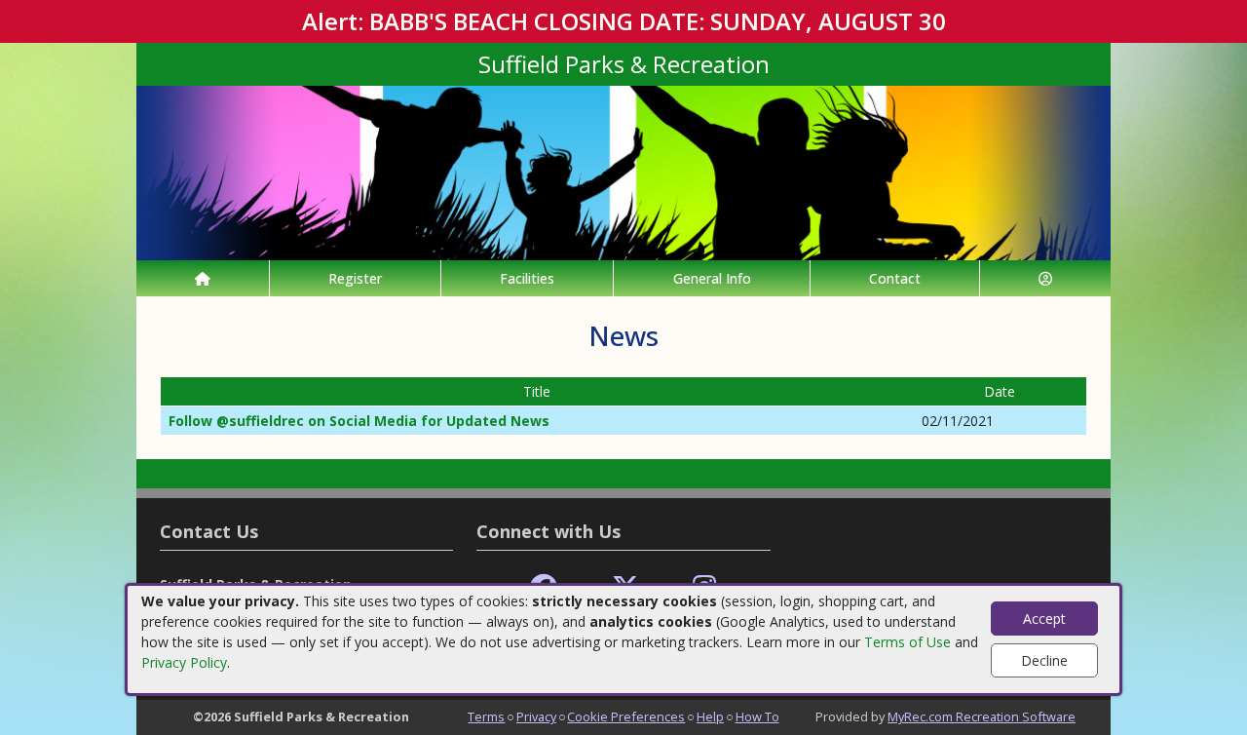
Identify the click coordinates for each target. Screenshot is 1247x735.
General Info (712, 278)
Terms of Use (907, 642)
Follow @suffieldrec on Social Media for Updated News (359, 420)
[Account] (1045, 278)
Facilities (527, 278)
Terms (486, 716)
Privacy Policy (184, 662)
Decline (1044, 660)
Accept (1044, 618)
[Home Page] (202, 278)
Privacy (536, 716)
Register (355, 278)
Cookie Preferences (626, 716)
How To (757, 716)
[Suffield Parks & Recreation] (623, 171)
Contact (895, 278)
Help (710, 716)
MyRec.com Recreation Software (982, 716)
